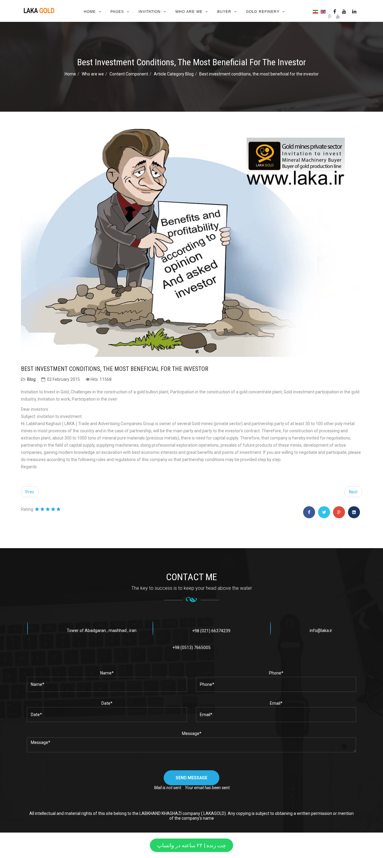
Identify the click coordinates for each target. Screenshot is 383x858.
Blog (31, 379)
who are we (189, 11)
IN (354, 11)
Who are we (93, 74)
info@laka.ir (321, 630)
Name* (107, 673)
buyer (224, 11)
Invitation (150, 11)
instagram (334, 11)
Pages (117, 11)
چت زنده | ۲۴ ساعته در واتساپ (191, 845)
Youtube (344, 11)
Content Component (129, 74)
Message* (191, 733)
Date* (107, 703)
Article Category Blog (174, 74)
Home (90, 11)
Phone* (276, 673)
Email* (276, 703)
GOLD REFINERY (262, 11)
